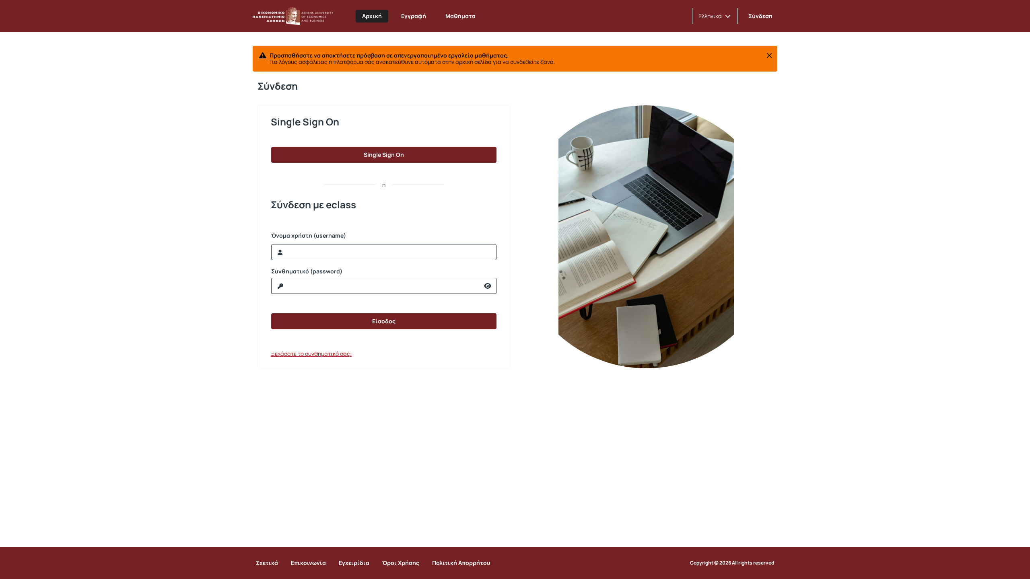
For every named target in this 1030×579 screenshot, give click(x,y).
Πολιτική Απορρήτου (461, 563)
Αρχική (372, 16)
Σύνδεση (760, 16)
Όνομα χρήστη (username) (308, 235)
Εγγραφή (413, 16)
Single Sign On (384, 154)
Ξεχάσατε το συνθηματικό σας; (311, 353)
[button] (714, 16)
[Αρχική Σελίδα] (293, 16)
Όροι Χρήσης (400, 563)
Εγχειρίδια (354, 563)
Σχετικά (267, 563)
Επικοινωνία (308, 563)
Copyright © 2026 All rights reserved (732, 563)
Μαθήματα (460, 16)
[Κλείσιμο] (769, 55)
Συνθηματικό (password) (306, 271)
